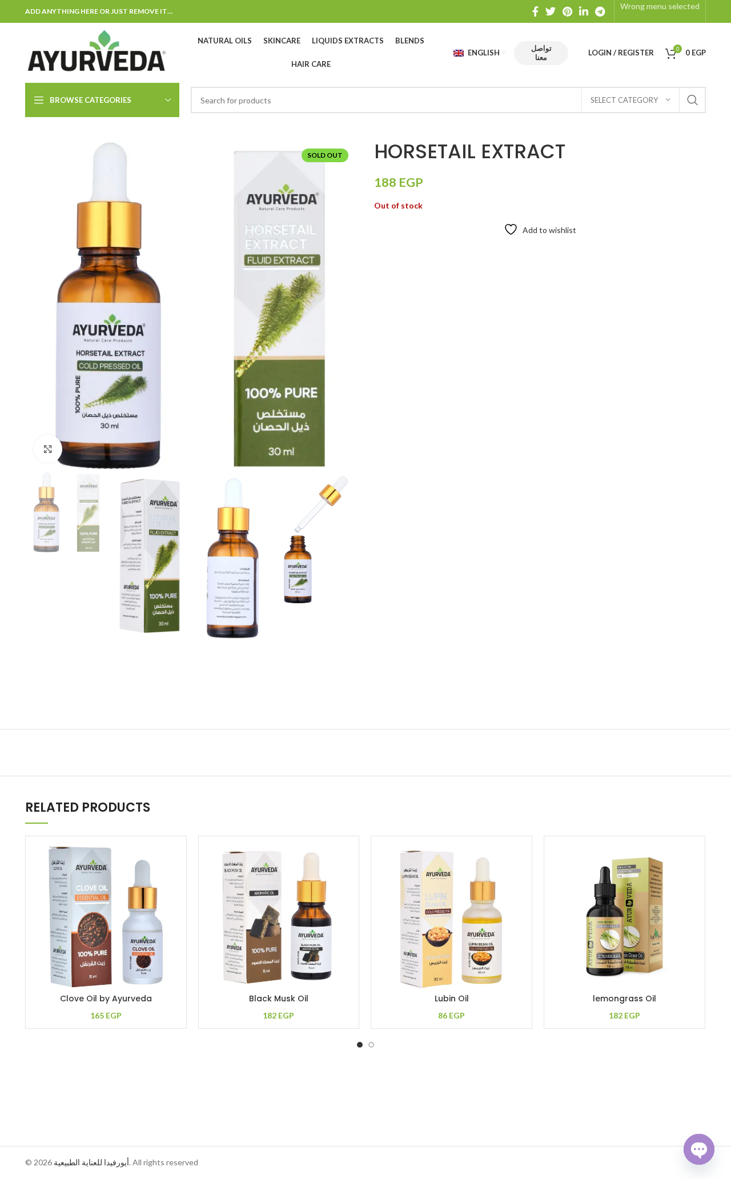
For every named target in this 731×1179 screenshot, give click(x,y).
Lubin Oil (452, 998)
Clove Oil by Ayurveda (106, 998)
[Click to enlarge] (48, 449)
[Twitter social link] (550, 11)
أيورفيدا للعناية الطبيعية (91, 1162)
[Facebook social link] (535, 11)
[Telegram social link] (600, 11)
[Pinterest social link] (567, 11)
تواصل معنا (541, 52)
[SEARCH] (693, 100)
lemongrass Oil (624, 998)
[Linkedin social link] (584, 11)
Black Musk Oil (278, 998)
